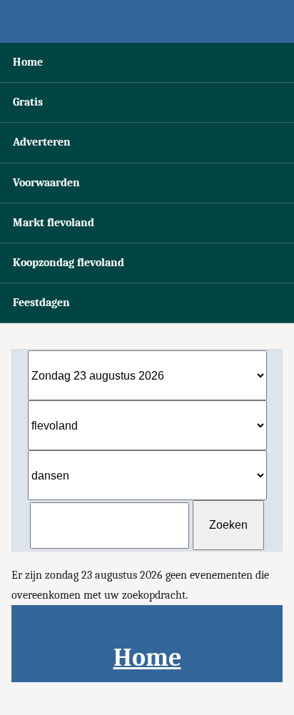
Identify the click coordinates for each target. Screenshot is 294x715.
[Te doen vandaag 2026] (147, 21)
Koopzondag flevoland (68, 262)
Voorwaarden (46, 182)
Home (28, 62)
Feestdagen (41, 302)
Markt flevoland (53, 222)
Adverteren (42, 142)
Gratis (28, 102)
